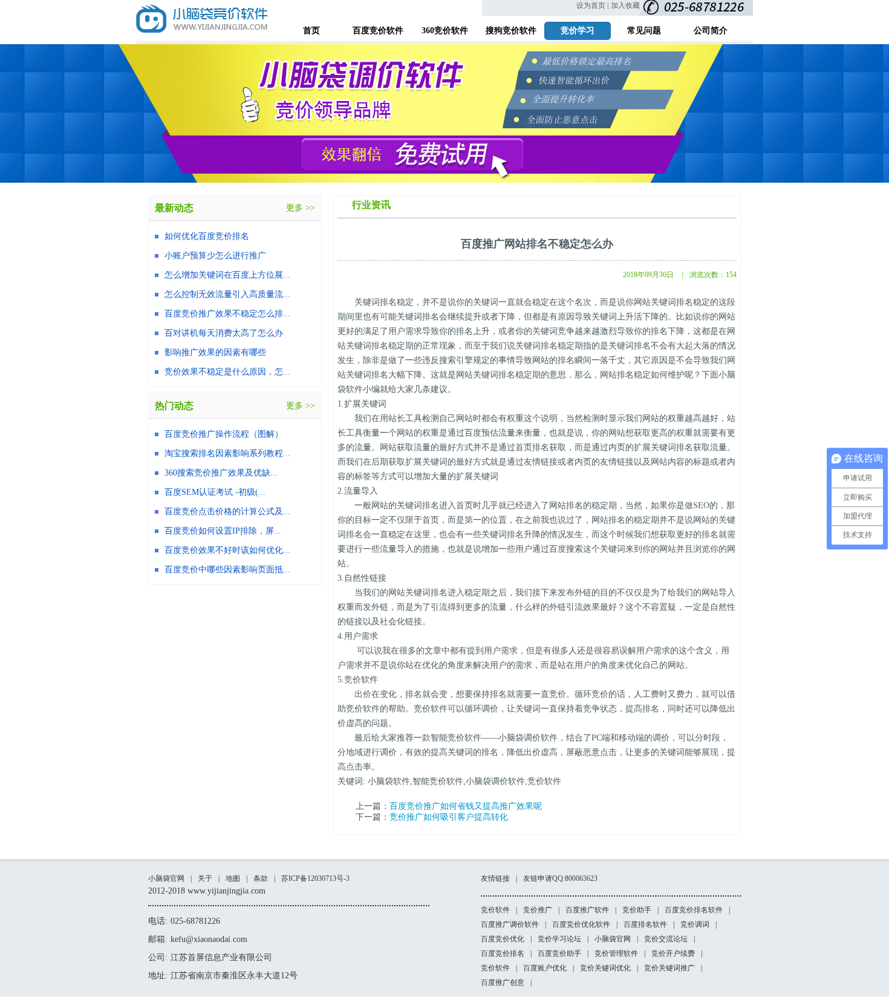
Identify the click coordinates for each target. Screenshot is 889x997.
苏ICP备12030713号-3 (315, 878)
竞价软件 (495, 910)
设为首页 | (592, 5)
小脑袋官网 (166, 878)
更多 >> (300, 207)
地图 (233, 878)
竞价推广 (537, 910)
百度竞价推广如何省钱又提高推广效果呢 (465, 806)
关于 (205, 878)
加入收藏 (625, 5)
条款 (260, 878)
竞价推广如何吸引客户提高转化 (448, 817)
